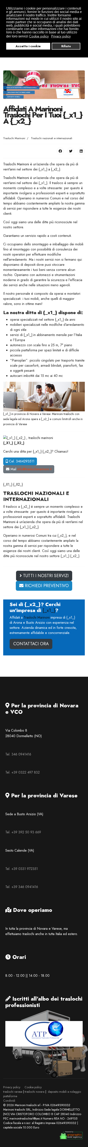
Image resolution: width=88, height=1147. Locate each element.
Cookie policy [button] (39, 36)
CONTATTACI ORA (31, 644)
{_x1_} (59, 319)
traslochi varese (12, 1092)
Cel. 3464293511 (21, 461)
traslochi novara (34, 1092)
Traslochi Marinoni (16, 164)
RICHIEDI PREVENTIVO (46, 586)
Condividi (9, 1100)
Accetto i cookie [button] (28, 46)
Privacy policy (11, 1087)
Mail (30, 469)
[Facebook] (60, 151)
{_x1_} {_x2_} (42, 451)
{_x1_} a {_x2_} (49, 169)
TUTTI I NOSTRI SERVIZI (45, 576)
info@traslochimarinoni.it (34, 469)
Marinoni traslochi (63, 414)
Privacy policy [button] (61, 36)
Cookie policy (33, 1087)
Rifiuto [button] (66, 46)
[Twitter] (70, 151)
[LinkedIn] (81, 151)
